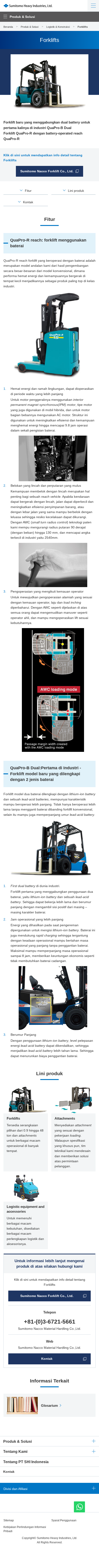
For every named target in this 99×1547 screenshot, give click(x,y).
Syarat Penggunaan (63, 1520)
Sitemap (8, 1520)
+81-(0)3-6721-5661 (49, 1321)
